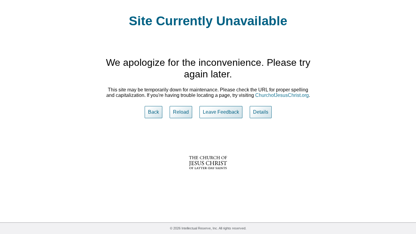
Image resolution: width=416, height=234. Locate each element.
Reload (181, 112)
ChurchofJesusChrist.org (282, 95)
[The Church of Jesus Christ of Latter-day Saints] (208, 173)
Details (260, 112)
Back (153, 112)
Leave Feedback (221, 112)
